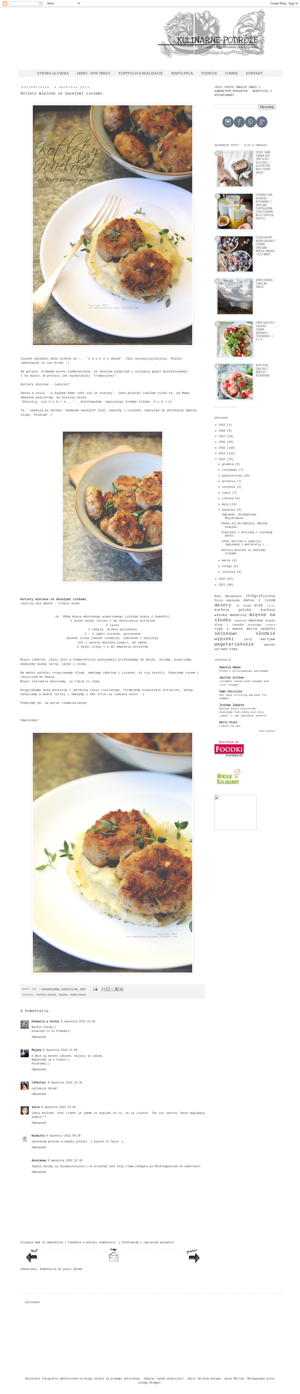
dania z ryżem (259, 600)
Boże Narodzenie (228, 596)
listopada (229, 470)
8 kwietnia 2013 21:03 (78, 1021)
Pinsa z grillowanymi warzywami (244, 671)
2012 (222, 579)
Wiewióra (38, 1135)
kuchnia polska (46, 994)
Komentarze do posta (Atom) (61, 1269)
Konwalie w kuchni (46, 1021)
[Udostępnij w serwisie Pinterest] (121, 989)
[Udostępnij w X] (112, 989)
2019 (222, 425)
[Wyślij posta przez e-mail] (95, 989)
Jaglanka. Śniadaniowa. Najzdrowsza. (239, 516)
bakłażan (233, 600)
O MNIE (231, 73)
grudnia (227, 464)
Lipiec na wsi (230, 726)
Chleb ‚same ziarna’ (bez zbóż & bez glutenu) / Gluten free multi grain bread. (263, 162)
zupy (233, 649)
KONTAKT (254, 73)
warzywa (268, 639)
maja (225, 504)
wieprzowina (78, 994)
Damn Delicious (230, 691)
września (228, 481)
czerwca (227, 498)
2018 (222, 431)
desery (222, 605)
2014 (222, 453)
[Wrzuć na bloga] (108, 989)
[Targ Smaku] (235, 829)
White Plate (228, 722)
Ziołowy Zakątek (231, 705)
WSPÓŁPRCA (182, 73)
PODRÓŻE (209, 73)
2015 (222, 448)
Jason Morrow (234, 1378)
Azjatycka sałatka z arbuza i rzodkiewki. (263, 370)
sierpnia (228, 487)
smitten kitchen (231, 677)
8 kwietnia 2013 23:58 (58, 1107)
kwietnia (228, 510)
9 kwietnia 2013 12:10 (65, 1160)
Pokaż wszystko (267, 731)
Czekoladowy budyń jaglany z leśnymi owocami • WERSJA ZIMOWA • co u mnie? (265, 245)
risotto (270, 625)
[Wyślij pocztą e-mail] (103, 989)
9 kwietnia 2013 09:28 (63, 1135)
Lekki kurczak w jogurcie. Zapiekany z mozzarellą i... (245, 543)
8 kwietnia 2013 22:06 (60, 1050)
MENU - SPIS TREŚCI (93, 73)
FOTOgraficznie (260, 596)
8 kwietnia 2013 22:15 (65, 1082)
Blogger (155, 1382)
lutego (227, 566)
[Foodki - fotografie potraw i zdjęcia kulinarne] (229, 756)
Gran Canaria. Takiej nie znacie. (264, 283)
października (232, 475)
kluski (271, 606)
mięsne (63, 994)
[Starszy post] (194, 1262)
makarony (238, 615)
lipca (226, 493)
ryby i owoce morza (235, 629)
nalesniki (240, 620)
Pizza (218, 600)
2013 (222, 459)
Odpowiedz (39, 1037)
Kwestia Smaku (230, 667)
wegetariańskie (234, 644)
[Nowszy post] (31, 1262)
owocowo (255, 620)
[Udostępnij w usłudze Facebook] (117, 989)
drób (258, 605)
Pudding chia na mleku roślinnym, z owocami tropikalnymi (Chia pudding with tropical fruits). (265, 206)
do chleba (243, 605)
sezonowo (225, 633)
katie (36, 1107)
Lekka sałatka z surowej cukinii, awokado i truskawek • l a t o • (265, 330)
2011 (222, 585)
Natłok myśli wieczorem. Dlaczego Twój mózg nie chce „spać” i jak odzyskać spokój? (243, 712)
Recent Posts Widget (225, 407)
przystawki (255, 625)
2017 (222, 436)
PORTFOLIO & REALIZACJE (141, 73)
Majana (36, 1050)
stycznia (228, 572)
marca (226, 560)
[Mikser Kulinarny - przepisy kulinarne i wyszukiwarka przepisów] (228, 786)
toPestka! (39, 1082)
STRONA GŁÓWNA (53, 73)
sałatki (268, 629)
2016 (222, 442)
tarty (248, 639)
